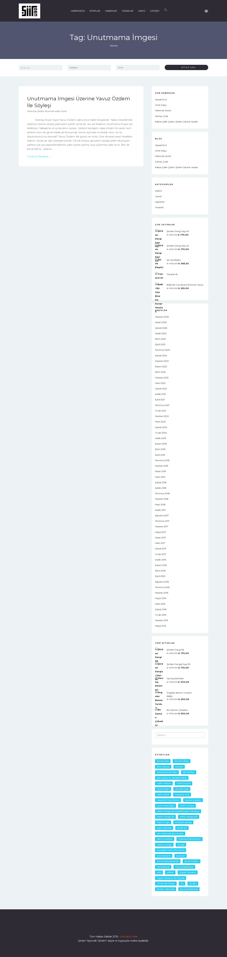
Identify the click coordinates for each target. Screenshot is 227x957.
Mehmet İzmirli (163, 110)
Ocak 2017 (160, 554)
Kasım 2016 (161, 565)
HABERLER (111, 10)
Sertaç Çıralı (161, 116)
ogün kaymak (164, 827)
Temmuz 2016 (162, 587)
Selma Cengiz (164, 844)
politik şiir (182, 827)
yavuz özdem (191, 861)
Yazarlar (159, 207)
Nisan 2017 (160, 537)
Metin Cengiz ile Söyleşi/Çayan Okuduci (178, 811)
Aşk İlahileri (189, 772)
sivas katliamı (164, 855)
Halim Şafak (163, 794)
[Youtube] (119, 927)
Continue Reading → (39, 156)
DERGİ (141, 10)
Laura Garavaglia (165, 805)
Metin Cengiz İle (165, 816)
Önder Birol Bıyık (166, 883)
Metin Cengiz (187, 805)
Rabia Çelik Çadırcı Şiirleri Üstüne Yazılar (176, 121)
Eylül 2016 (160, 576)
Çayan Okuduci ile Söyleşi (170, 878)
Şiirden (193, 883)
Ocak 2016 (160, 614)
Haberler (160, 202)
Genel (64, 111)
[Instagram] (113, 927)
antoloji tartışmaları (167, 772)
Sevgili (180, 844)
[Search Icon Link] (166, 11)
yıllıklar (170, 872)
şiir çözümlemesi (189, 889)
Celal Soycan (183, 783)
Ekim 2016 (160, 570)
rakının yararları (165, 839)
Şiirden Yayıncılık (165, 889)
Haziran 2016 (161, 592)
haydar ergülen (193, 800)
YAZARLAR (127, 10)
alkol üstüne (163, 766)
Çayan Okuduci (187, 872)
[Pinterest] (125, 927)
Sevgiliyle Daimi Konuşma (170, 850)
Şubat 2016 (161, 609)
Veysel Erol (161, 99)
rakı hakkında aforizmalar (170, 833)
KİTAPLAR (95, 10)
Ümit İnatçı (161, 105)
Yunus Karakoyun (184, 866)
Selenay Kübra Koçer (189, 839)
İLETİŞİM (154, 10)
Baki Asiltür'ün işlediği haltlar (172, 777)
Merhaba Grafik (129, 936)
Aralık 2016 (160, 559)
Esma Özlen (163, 789)
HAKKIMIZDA (78, 10)
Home (113, 45)
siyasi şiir (180, 855)
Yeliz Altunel (163, 866)
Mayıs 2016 (160, 598)
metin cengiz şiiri (189, 816)
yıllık (159, 872)
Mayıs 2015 (160, 625)
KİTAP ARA (187, 67)
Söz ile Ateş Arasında (168, 861)
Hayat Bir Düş (182, 794)
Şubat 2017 (160, 548)
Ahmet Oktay (181, 761)
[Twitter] (107, 927)
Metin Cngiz (163, 822)
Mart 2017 (160, 543)
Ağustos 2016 (162, 581)
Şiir (182, 883)
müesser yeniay (183, 822)
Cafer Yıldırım (164, 783)
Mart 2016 (160, 604)
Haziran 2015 (161, 620)
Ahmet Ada (163, 761)
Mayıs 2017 (160, 532)
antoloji (179, 766)
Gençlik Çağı (182, 789)
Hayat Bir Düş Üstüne (168, 800)
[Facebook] (101, 927)
